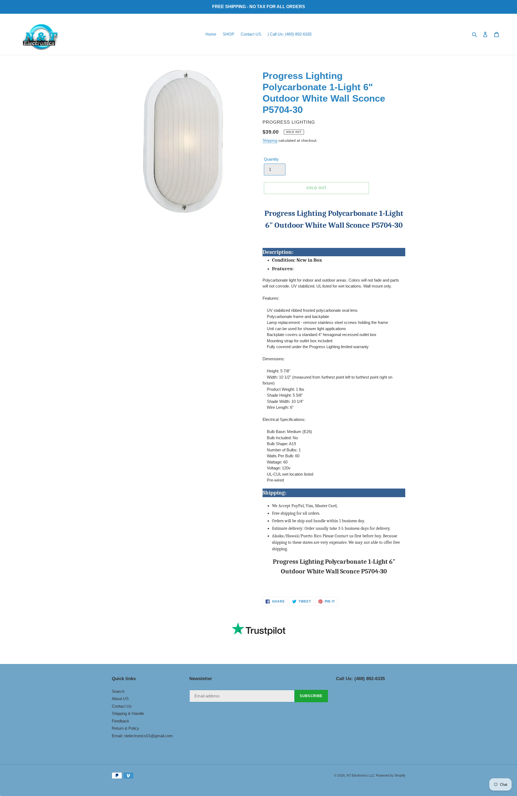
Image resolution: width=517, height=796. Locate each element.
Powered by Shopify (390, 775)
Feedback (120, 721)
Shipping (270, 140)
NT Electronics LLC (361, 775)
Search (118, 691)
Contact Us (122, 706)
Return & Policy (125, 728)
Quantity (271, 159)
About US (120, 698)
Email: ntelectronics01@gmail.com (142, 735)
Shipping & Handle (128, 713)
